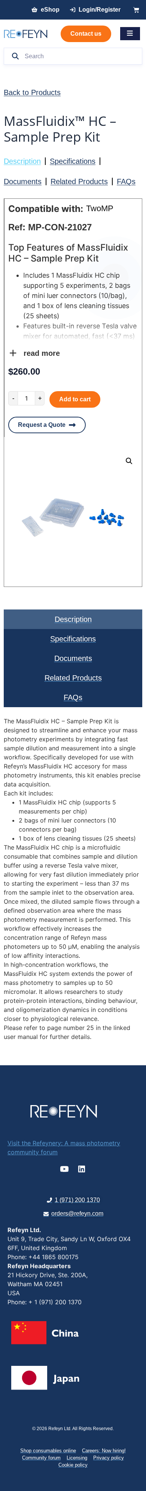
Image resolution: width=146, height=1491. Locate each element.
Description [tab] (73, 619)
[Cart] (136, 10)
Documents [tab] (73, 658)
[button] (129, 461)
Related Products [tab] (73, 678)
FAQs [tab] (73, 697)
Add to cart (75, 399)
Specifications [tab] (73, 639)
